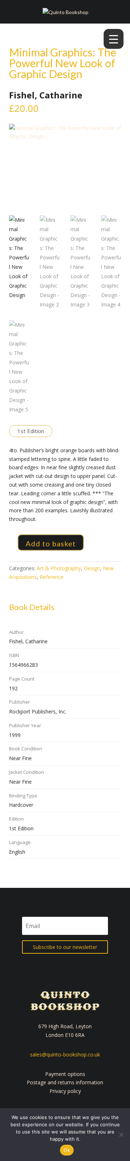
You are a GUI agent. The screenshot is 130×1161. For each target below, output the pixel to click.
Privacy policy (65, 1091)
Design (92, 568)
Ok (67, 1150)
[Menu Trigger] (114, 39)
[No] (121, 1134)
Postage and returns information (65, 1082)
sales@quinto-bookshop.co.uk (65, 1054)
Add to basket (51, 543)
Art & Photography (59, 568)
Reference (52, 576)
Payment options (65, 1074)
